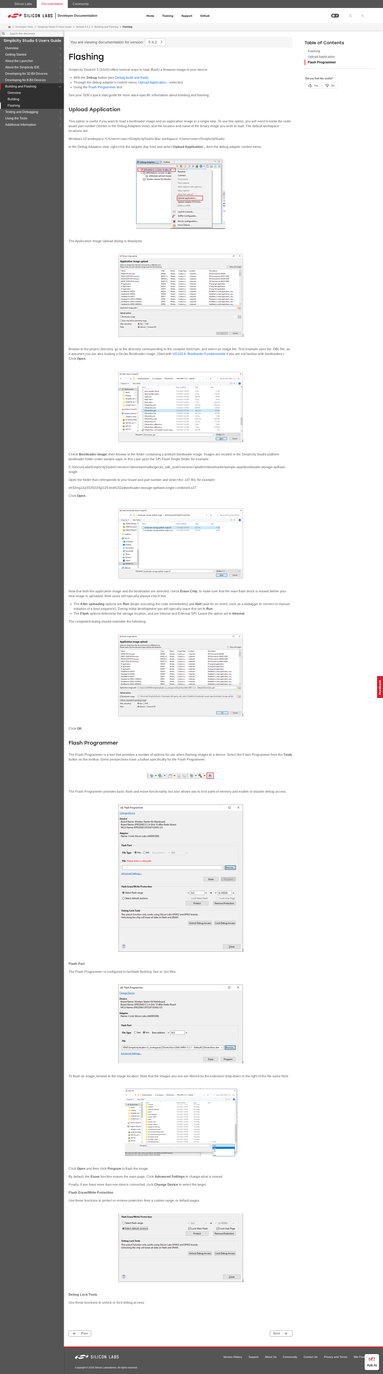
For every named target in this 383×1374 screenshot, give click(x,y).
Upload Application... (153, 82)
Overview (12, 48)
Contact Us (311, 1356)
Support (186, 15)
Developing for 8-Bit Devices (25, 80)
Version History (232, 1356)
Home (150, 15)
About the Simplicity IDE (22, 67)
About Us (270, 1356)
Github (205, 15)
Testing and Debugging (21, 112)
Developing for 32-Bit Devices (26, 73)
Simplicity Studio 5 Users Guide (32, 41)
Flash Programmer (102, 87)
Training (167, 15)
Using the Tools (16, 118)
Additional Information (20, 124)
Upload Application (321, 56)
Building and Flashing (20, 86)
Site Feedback (363, 1356)
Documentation (52, 4)
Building (13, 99)
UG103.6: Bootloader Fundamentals (199, 354)
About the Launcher (19, 61)
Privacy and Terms (335, 1356)
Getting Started (15, 54)
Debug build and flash (131, 77)
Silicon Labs (23, 4)
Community (81, 4)
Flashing (14, 105)
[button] (335, 16)
